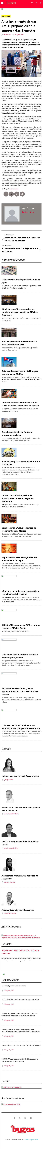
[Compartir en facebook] (6, 192)
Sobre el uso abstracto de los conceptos (20, 774)
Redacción (7, 33)
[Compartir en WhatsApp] (16, 192)
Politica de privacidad (31, 1136)
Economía (14, 187)
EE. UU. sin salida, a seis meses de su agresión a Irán (20, 996)
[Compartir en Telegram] (22, 192)
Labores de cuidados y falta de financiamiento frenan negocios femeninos (18, 496)
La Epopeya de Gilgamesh (13, 1083)
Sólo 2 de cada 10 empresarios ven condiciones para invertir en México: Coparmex (20, 310)
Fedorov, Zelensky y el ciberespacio (18, 908)
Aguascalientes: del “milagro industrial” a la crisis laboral (21, 1042)
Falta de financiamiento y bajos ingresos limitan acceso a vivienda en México (20, 689)
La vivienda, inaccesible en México (14, 983)
